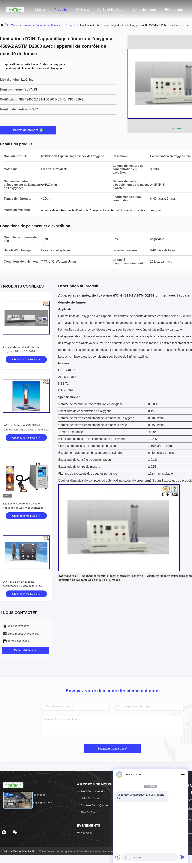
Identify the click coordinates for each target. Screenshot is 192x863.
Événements (174, 9)
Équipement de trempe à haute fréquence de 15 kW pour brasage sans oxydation (23, 507)
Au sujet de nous (110, 9)
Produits (60, 9)
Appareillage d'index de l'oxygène (56, 24)
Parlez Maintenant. (26, 130)
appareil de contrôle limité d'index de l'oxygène (112, 575)
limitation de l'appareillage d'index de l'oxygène (89, 579)
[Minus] (182, 774)
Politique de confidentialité (18, 851)
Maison (40, 9)
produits (27, 24)
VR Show (82, 9)
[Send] (183, 857)
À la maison (12, 24)
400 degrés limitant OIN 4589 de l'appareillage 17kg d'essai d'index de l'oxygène (25, 429)
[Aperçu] (15, 9)
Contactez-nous (144, 9)
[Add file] (117, 857)
